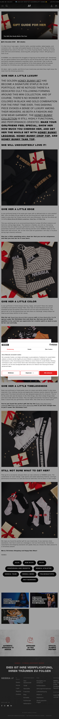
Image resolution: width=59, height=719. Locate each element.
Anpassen (29, 373)
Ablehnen (11, 373)
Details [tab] (29, 349)
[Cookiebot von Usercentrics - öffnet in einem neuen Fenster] (50, 345)
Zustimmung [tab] (10, 349)
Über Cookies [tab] (48, 349)
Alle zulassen (48, 373)
